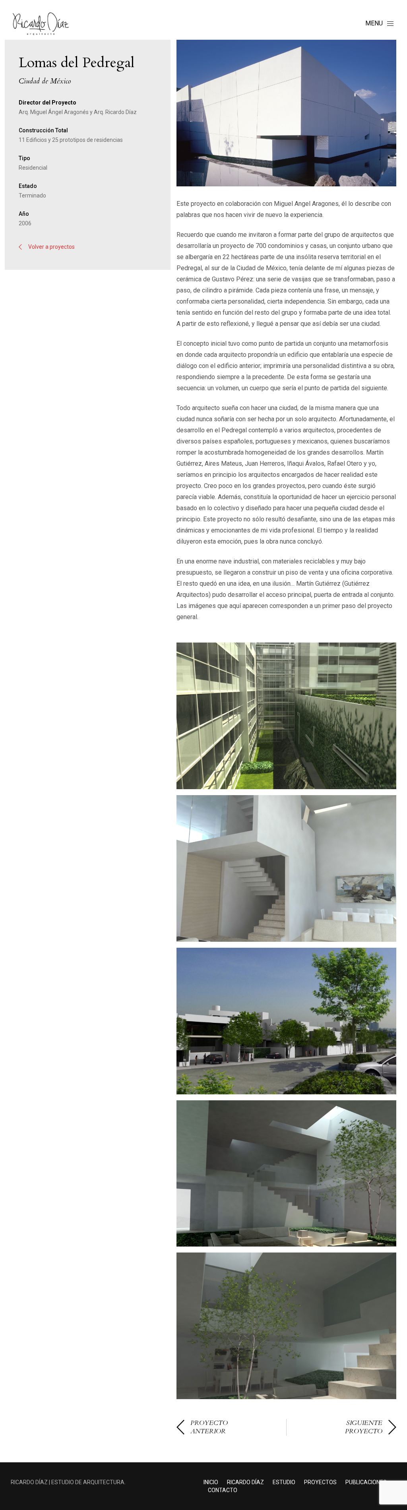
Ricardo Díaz (245, 1482)
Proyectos (320, 1482)
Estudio (284, 1482)
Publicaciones (366, 1482)
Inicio (211, 1482)
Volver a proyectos (51, 247)
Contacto (222, 1490)
